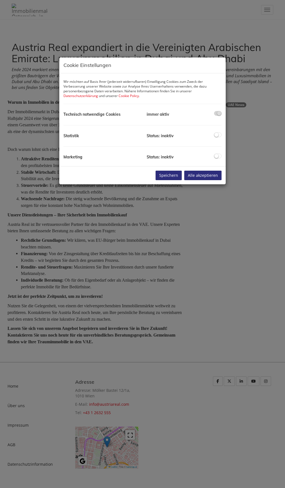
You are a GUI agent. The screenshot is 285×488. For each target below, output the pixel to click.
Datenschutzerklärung (80, 95)
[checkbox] (218, 113)
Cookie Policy (129, 95)
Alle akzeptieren (203, 175)
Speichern (168, 175)
